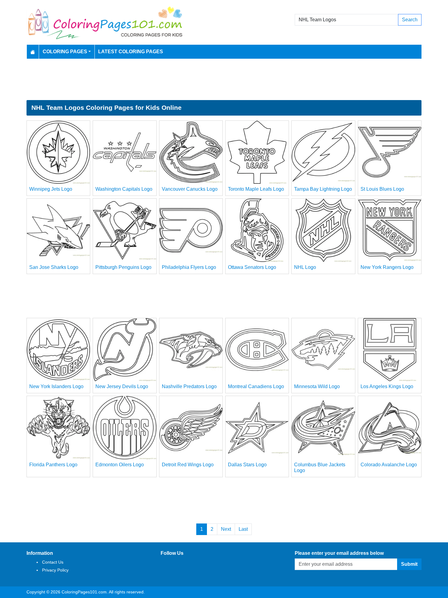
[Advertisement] (224, 79)
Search (410, 19)
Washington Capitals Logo (123, 189)
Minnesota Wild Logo (317, 386)
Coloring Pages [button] (65, 51)
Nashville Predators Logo (189, 386)
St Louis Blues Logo (382, 189)
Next (226, 529)
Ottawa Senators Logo (252, 267)
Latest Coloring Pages (130, 51)
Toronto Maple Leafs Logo (256, 189)
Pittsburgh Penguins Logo (123, 267)
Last (243, 529)
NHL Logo (305, 267)
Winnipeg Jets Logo (50, 189)
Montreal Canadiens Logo (256, 386)
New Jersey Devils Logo (121, 386)
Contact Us (52, 562)
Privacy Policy (55, 570)
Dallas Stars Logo (247, 464)
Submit (409, 564)
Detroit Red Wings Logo (188, 464)
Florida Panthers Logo (53, 464)
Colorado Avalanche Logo (389, 464)
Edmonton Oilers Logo (119, 464)
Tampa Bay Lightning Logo (323, 189)
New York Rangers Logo (387, 267)
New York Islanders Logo (56, 386)
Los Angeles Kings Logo (387, 386)
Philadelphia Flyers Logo (189, 267)
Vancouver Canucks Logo (190, 189)
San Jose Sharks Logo (53, 267)
